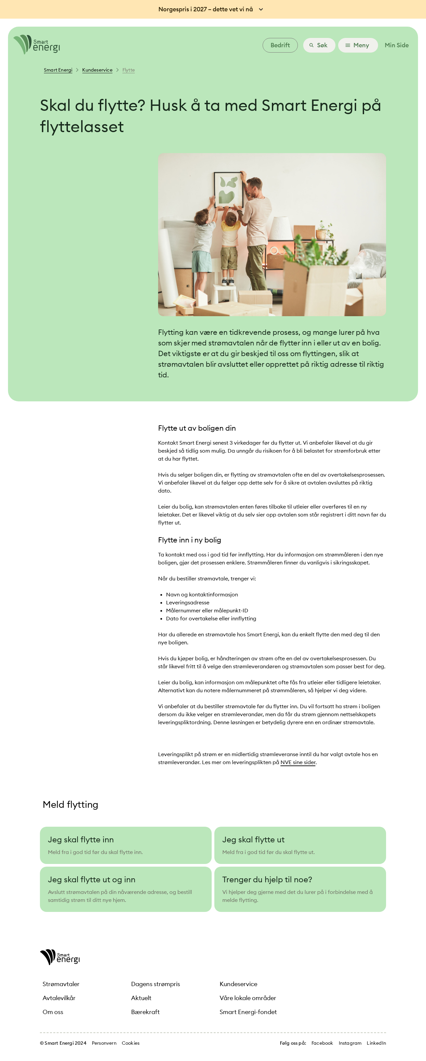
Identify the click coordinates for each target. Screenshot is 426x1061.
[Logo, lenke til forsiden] (34, 52)
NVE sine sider (298, 762)
